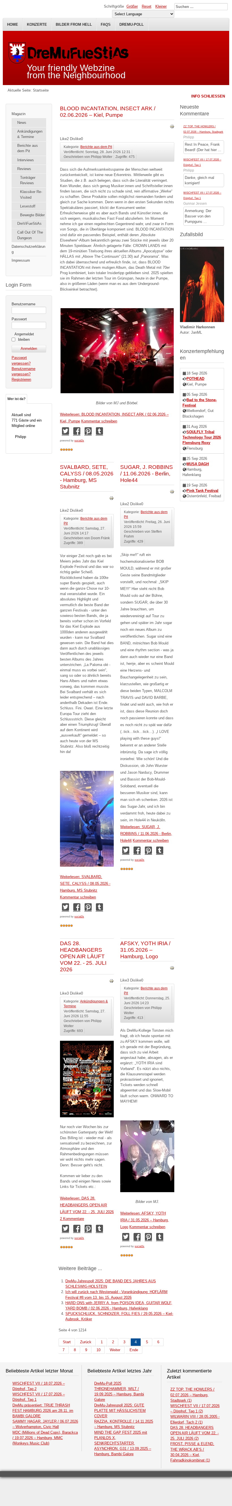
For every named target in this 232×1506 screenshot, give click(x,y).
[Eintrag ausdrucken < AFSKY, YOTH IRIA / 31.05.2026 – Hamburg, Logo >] (172, 969)
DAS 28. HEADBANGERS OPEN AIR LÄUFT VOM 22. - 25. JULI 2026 (83, 956)
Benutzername (23, 304)
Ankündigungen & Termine (29, 134)
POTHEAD (195, 378)
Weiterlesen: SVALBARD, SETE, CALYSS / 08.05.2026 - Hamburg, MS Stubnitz (85, 883)
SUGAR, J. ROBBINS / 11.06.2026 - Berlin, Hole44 (146, 473)
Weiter (115, 1350)
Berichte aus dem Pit (27, 148)
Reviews (24, 169)
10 (98, 1350)
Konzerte (37, 24)
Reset (146, 6)
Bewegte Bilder (32, 215)
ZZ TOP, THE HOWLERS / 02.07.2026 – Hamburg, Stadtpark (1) (192, 1394)
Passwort (19, 319)
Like (63, 139)
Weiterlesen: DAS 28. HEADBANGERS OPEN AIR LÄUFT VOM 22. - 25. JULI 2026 (87, 1205)
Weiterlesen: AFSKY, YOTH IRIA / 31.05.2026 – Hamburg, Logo (144, 1220)
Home (12, 24)
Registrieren (21, 379)
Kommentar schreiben (99, 421)
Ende (134, 1350)
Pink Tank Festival (202, 490)
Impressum (21, 260)
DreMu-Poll (131, 24)
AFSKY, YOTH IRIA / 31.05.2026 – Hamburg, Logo (145, 949)
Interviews (25, 160)
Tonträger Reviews (27, 180)
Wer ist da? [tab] (16, 399)
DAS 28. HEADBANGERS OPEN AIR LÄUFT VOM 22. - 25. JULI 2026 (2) (194, 1433)
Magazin (18, 114)
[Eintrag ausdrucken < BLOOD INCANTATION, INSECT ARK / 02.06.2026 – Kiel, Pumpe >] (172, 127)
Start (67, 1342)
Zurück (85, 1342)
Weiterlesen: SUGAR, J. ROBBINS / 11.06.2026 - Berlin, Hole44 (146, 834)
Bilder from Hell (74, 24)
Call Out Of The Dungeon (30, 235)
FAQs (106, 24)
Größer (132, 6)
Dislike (75, 139)
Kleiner (161, 6)
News (21, 122)
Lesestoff (27, 206)
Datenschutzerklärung (28, 249)
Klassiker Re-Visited (31, 194)
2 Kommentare (72, 1219)
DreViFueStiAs (29, 223)
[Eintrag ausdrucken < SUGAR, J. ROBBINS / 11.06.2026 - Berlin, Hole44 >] (172, 492)
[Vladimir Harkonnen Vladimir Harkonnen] (202, 321)
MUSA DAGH (197, 464)
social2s (79, 440)
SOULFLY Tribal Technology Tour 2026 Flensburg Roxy (201, 437)
